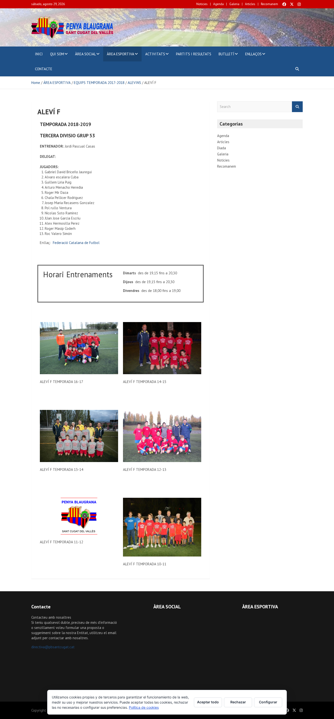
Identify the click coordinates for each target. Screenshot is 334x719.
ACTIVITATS (155, 54)
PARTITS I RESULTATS (193, 54)
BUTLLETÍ (226, 54)
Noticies (202, 4)
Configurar (268, 702)
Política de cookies (144, 707)
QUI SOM (57, 54)
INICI (39, 54)
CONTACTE (43, 69)
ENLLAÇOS (253, 54)
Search (297, 106)
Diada (221, 148)
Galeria (234, 4)
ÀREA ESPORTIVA (120, 54)
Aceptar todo (208, 702)
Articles (250, 4)
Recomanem (269, 4)
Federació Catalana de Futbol (76, 242)
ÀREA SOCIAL (85, 54)
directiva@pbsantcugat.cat (53, 647)
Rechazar (238, 702)
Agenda (218, 4)
